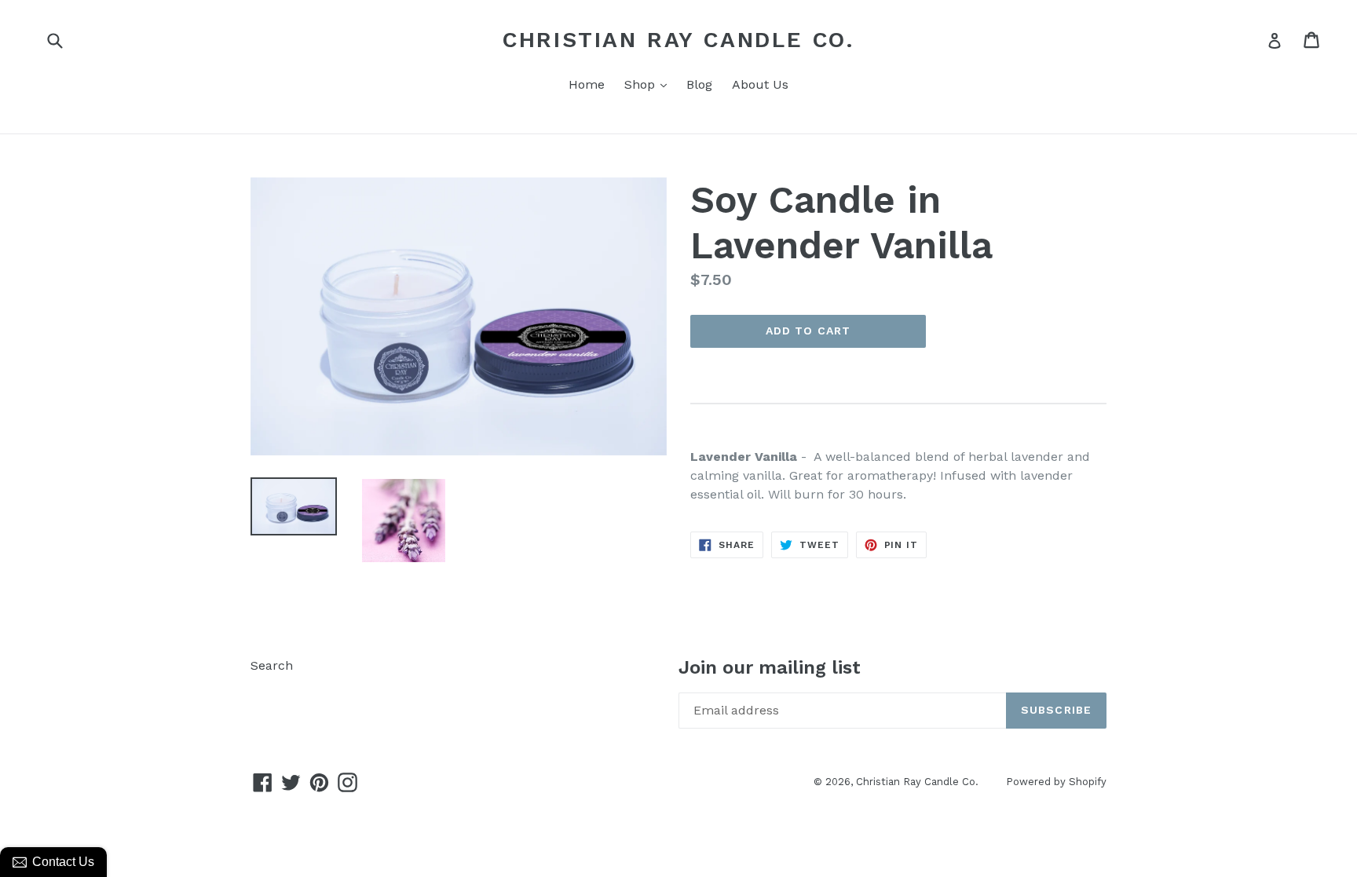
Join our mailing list (769, 667)
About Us (760, 84)
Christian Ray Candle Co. (678, 40)
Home (587, 84)
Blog (699, 84)
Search (272, 665)
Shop (649, 84)
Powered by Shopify (1056, 781)
